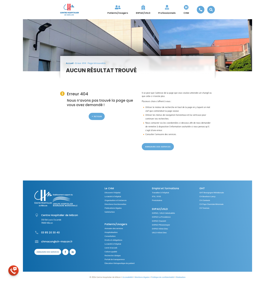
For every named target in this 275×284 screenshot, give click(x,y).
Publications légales (113, 208)
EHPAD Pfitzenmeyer (161, 225)
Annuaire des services (158, 147)
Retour (98, 116)
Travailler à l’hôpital (160, 193)
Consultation (110, 236)
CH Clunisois (204, 200)
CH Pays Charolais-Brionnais (211, 204)
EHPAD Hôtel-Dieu (160, 229)
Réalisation (180, 277)
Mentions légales (142, 277)
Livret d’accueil (111, 248)
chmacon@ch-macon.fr (56, 241)
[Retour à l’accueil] (69, 9)
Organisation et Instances (115, 200)
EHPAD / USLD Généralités (163, 213)
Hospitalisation (111, 232)
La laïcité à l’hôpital (113, 196)
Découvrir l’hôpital (112, 193)
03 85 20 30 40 (50, 232)
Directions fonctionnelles (115, 204)
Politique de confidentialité (162, 277)
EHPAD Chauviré (159, 221)
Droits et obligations (113, 240)
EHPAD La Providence (161, 217)
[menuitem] (117, 9)
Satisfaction (110, 212)
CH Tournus (204, 208)
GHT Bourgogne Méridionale (211, 193)
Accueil (69, 63)
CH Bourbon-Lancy (207, 196)
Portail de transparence (115, 259)
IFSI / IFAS (156, 196)
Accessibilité (127, 277)
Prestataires (157, 200)
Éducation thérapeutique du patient (120, 263)
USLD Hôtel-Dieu (159, 233)
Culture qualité (111, 252)
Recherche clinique (113, 255)
